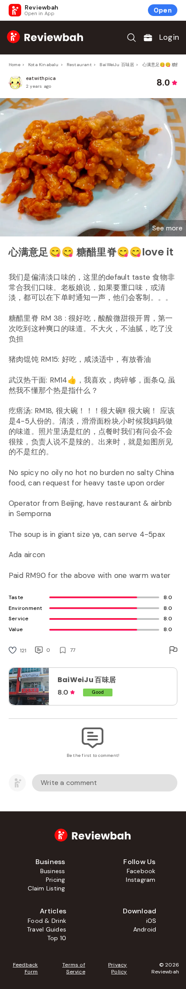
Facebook (141, 871)
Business (52, 871)
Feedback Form (25, 968)
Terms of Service (73, 968)
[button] (167, 228)
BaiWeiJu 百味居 (116, 64)
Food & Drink (47, 921)
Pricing (55, 880)
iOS (151, 921)
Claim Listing (46, 888)
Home (14, 64)
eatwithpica (41, 78)
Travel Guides (46, 929)
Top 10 (56, 938)
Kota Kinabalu (43, 64)
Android (145, 929)
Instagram (140, 880)
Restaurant (79, 64)
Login (169, 37)
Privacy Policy (117, 968)
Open (163, 10)
